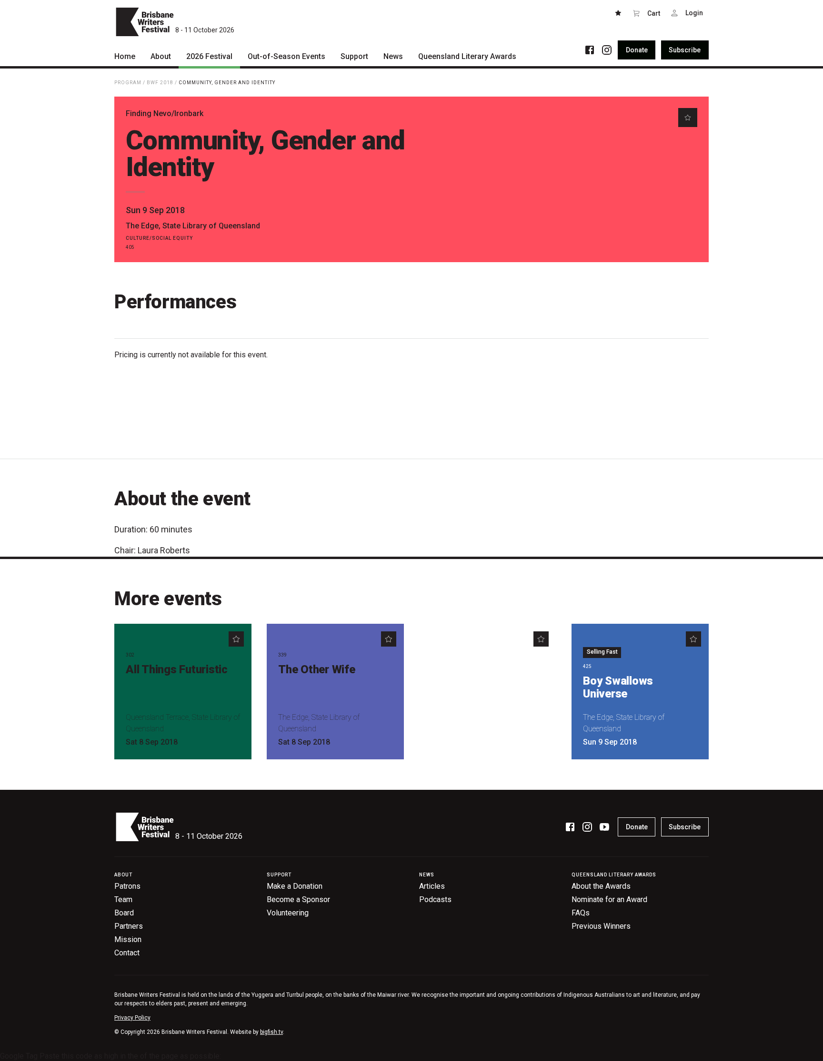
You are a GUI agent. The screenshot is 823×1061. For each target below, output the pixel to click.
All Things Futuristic (177, 669)
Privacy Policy (132, 1017)
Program (127, 82)
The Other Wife (316, 669)
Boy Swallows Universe (618, 687)
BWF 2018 (160, 82)
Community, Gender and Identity (227, 82)
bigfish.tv (271, 1032)
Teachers (454, 669)
